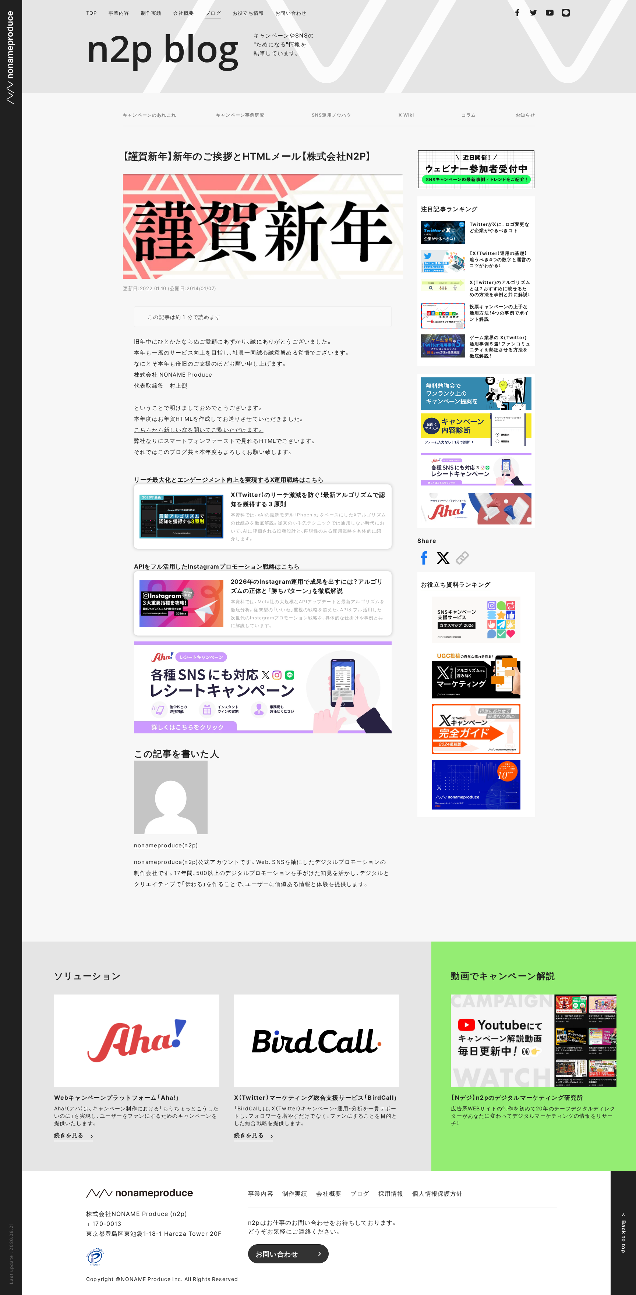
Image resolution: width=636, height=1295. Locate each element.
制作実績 (151, 12)
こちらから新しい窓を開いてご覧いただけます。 (199, 430)
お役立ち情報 (248, 12)
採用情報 (391, 1193)
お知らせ (525, 114)
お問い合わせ (291, 12)
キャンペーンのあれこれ (149, 114)
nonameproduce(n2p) (166, 845)
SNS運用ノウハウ (331, 114)
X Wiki (406, 114)
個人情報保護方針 (437, 1193)
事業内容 (119, 12)
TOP (91, 12)
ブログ (213, 12)
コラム (469, 114)
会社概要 (183, 12)
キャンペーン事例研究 (240, 114)
